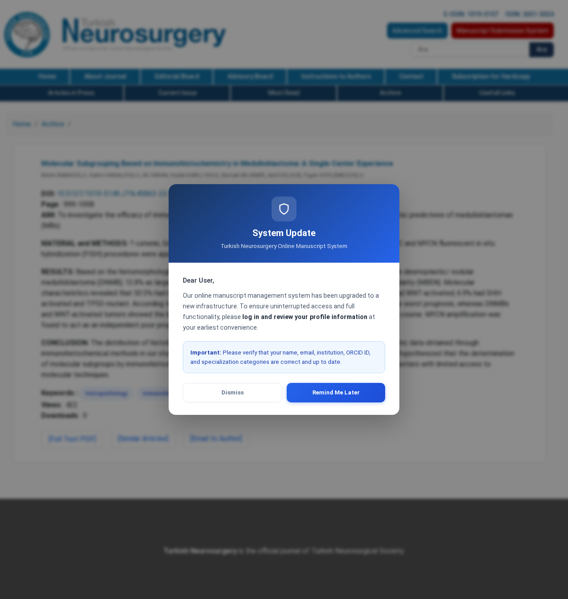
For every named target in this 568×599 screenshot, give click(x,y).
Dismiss (232, 392)
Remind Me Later (336, 392)
